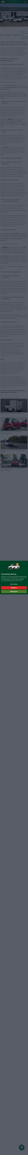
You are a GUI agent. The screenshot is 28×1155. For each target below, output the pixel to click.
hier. (21, 580)
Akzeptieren (14, 591)
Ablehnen (14, 588)
